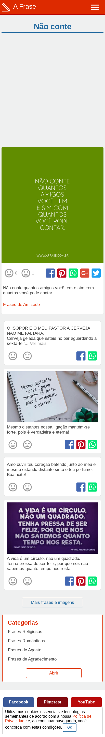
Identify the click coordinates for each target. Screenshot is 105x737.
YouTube (86, 702)
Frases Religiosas (25, 631)
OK (69, 727)
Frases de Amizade (21, 304)
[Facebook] (50, 273)
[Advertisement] (52, 92)
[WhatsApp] (73, 273)
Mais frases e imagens (52, 602)
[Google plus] (85, 273)
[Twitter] (96, 273)
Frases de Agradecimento (32, 659)
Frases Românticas (26, 640)
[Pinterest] (62, 273)
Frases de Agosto (24, 650)
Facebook (18, 702)
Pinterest (52, 702)
